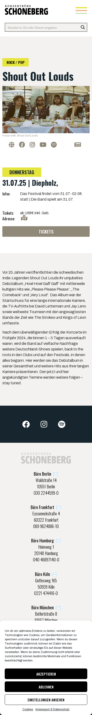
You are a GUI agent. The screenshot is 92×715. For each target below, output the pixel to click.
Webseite (13, 144)
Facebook (23, 144)
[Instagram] (44, 424)
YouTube (44, 144)
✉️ (46, 474)
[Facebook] (26, 424)
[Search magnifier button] (83, 27)
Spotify (55, 144)
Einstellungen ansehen (46, 699)
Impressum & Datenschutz (52, 709)
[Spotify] (62, 424)
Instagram (33, 144)
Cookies (27, 709)
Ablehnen (46, 686)
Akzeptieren (46, 673)
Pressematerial (72, 144)
